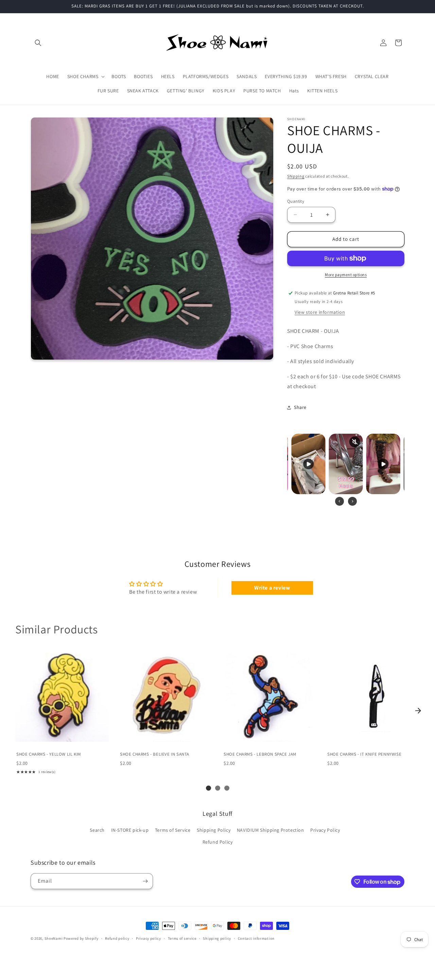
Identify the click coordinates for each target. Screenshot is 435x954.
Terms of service (182, 938)
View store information (320, 312)
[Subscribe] (145, 881)
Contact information (256, 938)
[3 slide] (226, 788)
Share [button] (300, 407)
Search (97, 830)
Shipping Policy (213, 830)
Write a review (272, 587)
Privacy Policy (325, 830)
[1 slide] (208, 788)
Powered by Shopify (81, 938)
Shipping (295, 176)
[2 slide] (217, 788)
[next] (418, 710)
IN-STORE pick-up (130, 830)
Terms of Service (173, 830)
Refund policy (117, 938)
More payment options (346, 274)
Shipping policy (217, 938)
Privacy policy (148, 938)
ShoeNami (54, 938)
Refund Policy (218, 842)
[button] (38, 42)
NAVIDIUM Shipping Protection (270, 830)
